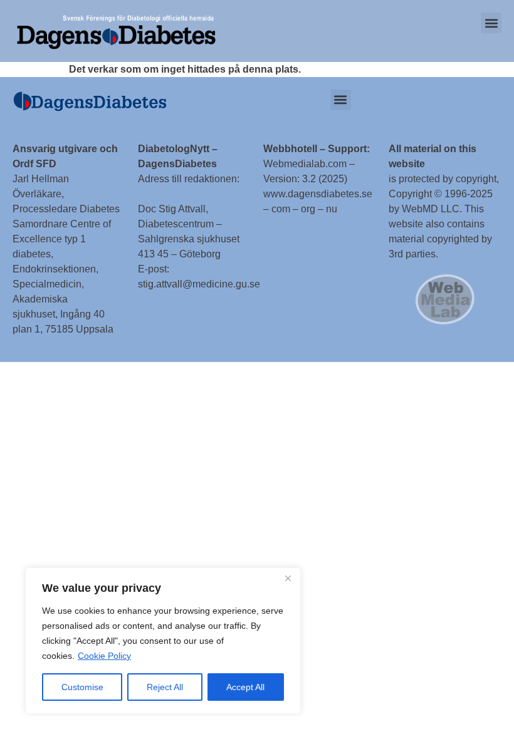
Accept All (245, 687)
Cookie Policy (104, 656)
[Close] (287, 578)
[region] (163, 640)
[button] (491, 23)
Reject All (165, 687)
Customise (82, 687)
